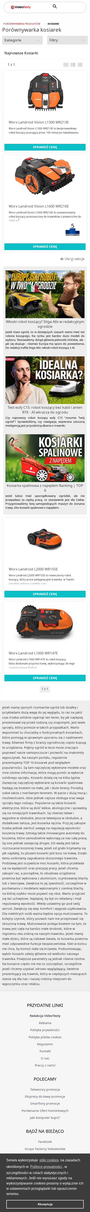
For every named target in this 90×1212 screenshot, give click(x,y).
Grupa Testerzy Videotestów (45, 1149)
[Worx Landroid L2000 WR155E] (45, 539)
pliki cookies (49, 1160)
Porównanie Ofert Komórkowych (45, 1111)
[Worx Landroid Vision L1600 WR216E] (45, 176)
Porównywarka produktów (21, 23)
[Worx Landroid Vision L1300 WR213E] (45, 92)
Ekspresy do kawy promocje (45, 1096)
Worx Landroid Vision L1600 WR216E (39, 206)
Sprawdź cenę (45, 147)
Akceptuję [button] (45, 1204)
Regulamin (45, 1044)
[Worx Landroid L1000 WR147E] (45, 623)
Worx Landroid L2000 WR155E (33, 569)
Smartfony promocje (45, 1103)
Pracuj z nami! (45, 1065)
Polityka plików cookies (45, 1037)
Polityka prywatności (45, 1030)
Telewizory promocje (45, 1089)
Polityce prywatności (46, 1167)
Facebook (45, 1142)
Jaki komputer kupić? (45, 1118)
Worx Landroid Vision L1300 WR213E (39, 122)
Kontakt (45, 1051)
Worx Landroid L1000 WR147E (33, 653)
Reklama (45, 1023)
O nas (45, 1058)
